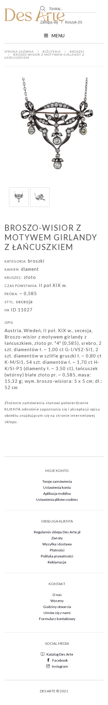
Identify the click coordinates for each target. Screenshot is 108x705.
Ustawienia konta (57, 487)
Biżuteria (52, 51)
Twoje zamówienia (57, 481)
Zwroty (57, 538)
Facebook (60, 660)
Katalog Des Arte (59, 654)
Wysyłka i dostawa (57, 544)
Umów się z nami (57, 612)
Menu (57, 35)
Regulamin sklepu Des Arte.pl (57, 532)
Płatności (57, 550)
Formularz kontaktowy (57, 618)
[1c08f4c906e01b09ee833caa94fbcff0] (39, 196)
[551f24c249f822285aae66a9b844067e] (18, 196)
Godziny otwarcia (57, 606)
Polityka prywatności (57, 556)
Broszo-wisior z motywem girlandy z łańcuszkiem (44, 56)
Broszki (77, 51)
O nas (57, 594)
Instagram (60, 666)
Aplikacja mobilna (57, 493)
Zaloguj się (49, 22)
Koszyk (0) (73, 22)
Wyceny (57, 600)
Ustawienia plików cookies (57, 499)
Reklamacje (57, 562)
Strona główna (19, 51)
